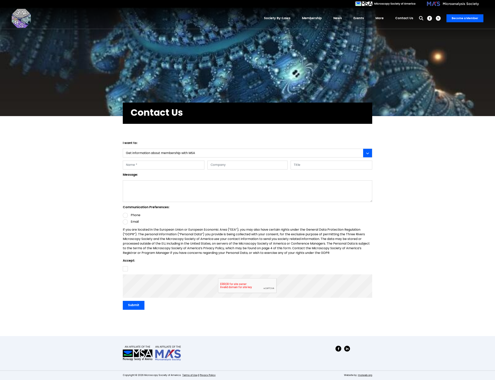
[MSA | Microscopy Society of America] (385, 4)
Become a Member (465, 18)
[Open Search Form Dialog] (421, 18)
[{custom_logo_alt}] (21, 18)
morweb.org (365, 375)
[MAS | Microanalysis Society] (453, 4)
